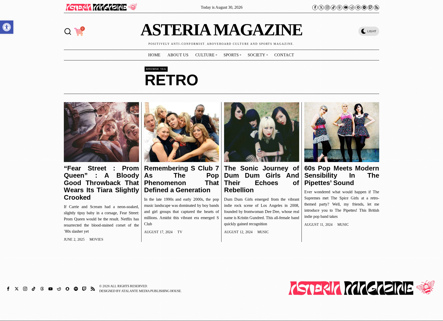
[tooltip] (315, 7)
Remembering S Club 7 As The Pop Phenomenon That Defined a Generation (181, 179)
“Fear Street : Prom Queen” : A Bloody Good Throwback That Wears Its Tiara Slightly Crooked (101, 183)
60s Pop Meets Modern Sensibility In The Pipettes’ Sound (341, 176)
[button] (6, 27)
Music (263, 232)
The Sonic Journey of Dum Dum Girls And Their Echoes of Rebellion (261, 179)
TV (179, 232)
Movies (96, 239)
